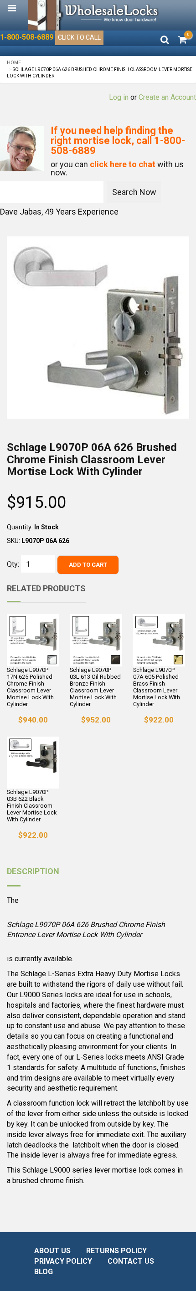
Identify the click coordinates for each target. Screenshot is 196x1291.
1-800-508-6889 (26, 37)
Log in (119, 97)
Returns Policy (116, 1250)
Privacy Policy (63, 1261)
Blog (43, 1271)
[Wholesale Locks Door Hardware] (94, 15)
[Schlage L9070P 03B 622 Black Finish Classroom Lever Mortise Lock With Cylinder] (33, 763)
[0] (182, 40)
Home (14, 62)
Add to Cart (88, 564)
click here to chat (122, 164)
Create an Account (167, 97)
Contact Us (131, 1261)
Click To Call (79, 37)
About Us (52, 1250)
